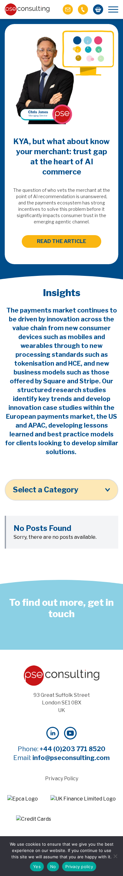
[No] (115, 856)
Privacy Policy (61, 779)
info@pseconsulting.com (71, 758)
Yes (37, 866)
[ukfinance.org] (83, 799)
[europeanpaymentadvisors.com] (22, 799)
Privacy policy (79, 866)
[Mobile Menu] (113, 9)
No (53, 866)
